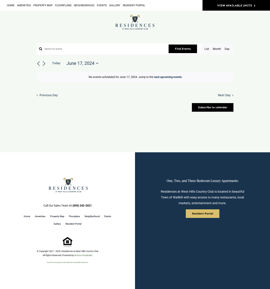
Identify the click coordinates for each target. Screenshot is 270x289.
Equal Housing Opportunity (56, 262)
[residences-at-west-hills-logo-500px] (135, 15)
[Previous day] (38, 63)
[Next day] (44, 63)
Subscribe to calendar (212, 107)
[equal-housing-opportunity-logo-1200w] (67, 238)
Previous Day (49, 95)
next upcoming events (168, 77)
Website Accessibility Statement (77, 262)
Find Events (183, 48)
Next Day (224, 95)
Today (56, 63)
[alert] (135, 77)
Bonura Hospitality (83, 255)
